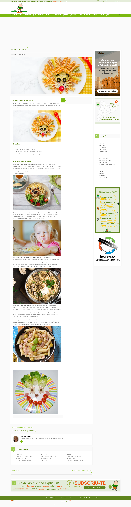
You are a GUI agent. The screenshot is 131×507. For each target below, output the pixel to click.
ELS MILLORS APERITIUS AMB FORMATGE (25, 456)
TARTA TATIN (44, 454)
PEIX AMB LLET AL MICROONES (74, 456)
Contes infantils (103, 162)
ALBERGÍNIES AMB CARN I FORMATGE (49, 456)
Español (118, 1)
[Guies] (102, 0)
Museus (48, 15)
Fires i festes (58, 15)
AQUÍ (34, 368)
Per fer (66, 15)
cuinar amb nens (15, 430)
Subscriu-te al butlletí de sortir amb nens (85, 497)
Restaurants (87, 15)
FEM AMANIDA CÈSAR (46, 458)
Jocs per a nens (103, 177)
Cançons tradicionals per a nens (107, 156)
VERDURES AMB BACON (21, 458)
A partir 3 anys (102, 145)
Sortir (21, 15)
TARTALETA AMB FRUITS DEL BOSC (23, 460)
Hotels (80, 15)
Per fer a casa (13, 47)
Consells (101, 15)
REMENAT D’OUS (44, 460)
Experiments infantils (104, 182)
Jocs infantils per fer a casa (106, 179)
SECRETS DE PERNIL (71, 458)
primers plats (31, 430)
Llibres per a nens (103, 141)
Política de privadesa (43, 497)
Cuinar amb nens (19, 47)
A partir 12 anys (103, 151)
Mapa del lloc (64, 497)
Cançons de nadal (103, 158)
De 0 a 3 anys (102, 143)
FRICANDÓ (69, 454)
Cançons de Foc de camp (105, 160)
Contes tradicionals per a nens (107, 164)
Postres (101, 171)
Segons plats (102, 169)
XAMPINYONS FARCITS (20, 454)
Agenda (15, 14)
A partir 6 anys (102, 147)
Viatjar (95, 15)
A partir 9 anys (102, 149)
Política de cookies (54, 497)
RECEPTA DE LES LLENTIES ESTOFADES (75, 460)
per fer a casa (23, 430)
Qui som (98, 497)
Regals (107, 15)
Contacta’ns (71, 497)
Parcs (34, 15)
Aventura (40, 15)
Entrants (101, 173)
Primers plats (26, 47)
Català (114, 1)
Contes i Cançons (103, 154)
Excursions (28, 15)
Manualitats (73, 15)
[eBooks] (105, 0)
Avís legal (35, 497)
